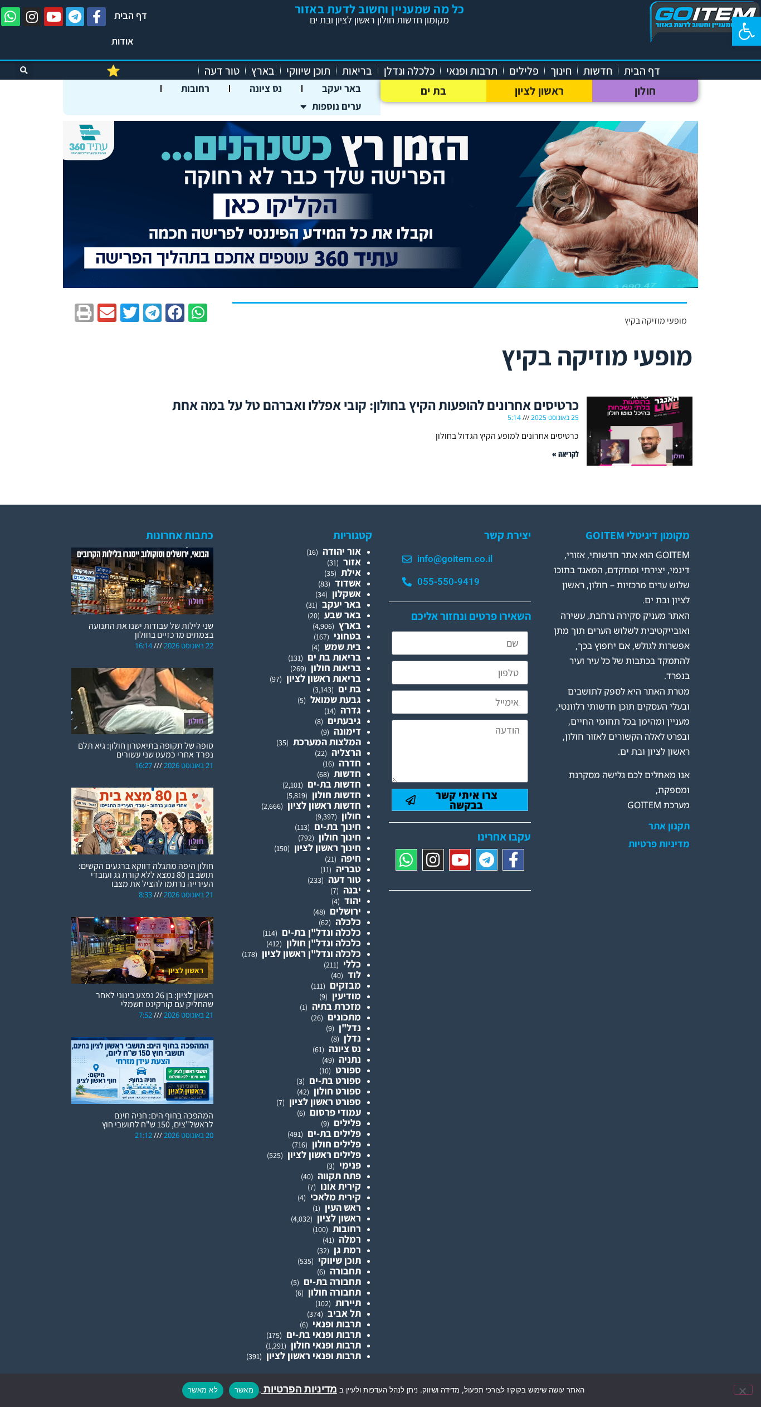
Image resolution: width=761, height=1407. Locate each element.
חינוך (561, 70)
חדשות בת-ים (334, 784)
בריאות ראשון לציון (323, 678)
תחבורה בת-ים (332, 1281)
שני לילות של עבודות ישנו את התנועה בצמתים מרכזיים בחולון (151, 630)
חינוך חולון (340, 836)
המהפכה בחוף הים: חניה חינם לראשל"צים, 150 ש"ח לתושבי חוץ (157, 1120)
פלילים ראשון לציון (324, 1154)
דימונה (347, 731)
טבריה (348, 868)
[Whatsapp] (10, 16)
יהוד (352, 900)
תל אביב (344, 1313)
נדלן (352, 1038)
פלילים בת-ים (334, 1133)
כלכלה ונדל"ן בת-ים (321, 932)
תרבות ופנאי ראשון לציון (313, 1355)
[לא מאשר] (743, 1390)
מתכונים (344, 1016)
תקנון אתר (669, 826)
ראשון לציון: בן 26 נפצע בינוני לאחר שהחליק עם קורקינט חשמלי (154, 999)
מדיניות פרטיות (659, 844)
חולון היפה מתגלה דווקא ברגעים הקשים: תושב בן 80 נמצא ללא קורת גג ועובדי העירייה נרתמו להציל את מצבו (146, 875)
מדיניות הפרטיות (299, 1389)
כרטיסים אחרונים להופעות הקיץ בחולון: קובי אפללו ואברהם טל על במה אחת (375, 404)
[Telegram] (75, 16)
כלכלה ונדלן (409, 70)
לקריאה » (565, 453)
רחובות (195, 88)
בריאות (357, 70)
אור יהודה (342, 551)
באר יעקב (341, 88)
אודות (122, 41)
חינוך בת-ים (337, 826)
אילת (351, 572)
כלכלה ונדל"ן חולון (323, 942)
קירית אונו (340, 1186)
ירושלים (345, 911)
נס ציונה (266, 88)
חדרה (350, 762)
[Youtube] (53, 16)
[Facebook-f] (96, 16)
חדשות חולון (336, 794)
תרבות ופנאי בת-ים (323, 1334)
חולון (645, 91)
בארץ (263, 70)
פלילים (524, 70)
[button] (746, 31)
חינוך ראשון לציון (327, 847)
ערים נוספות (336, 106)
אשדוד (348, 583)
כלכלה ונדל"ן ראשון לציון (311, 953)
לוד (354, 974)
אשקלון (346, 593)
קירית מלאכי (335, 1196)
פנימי (350, 1165)
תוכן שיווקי (308, 70)
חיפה (351, 858)
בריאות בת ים (334, 657)
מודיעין (346, 995)
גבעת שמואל (335, 699)
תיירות (348, 1302)
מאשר (244, 1389)
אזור (352, 561)
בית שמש (342, 646)
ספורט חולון (337, 1090)
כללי (352, 963)
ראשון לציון (539, 91)
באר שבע (342, 614)
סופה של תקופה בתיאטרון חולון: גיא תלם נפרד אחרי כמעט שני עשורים (145, 750)
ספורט (348, 1069)
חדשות (597, 70)
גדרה (350, 710)
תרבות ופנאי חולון (326, 1344)
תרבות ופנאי (471, 70)
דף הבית (130, 15)
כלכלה (348, 921)
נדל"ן (350, 1027)
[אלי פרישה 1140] (380, 284)
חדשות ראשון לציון (324, 805)
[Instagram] (32, 16)
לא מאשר (203, 1389)
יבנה (352, 889)
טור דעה (222, 70)
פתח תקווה (339, 1175)
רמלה (350, 1239)
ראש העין (343, 1207)
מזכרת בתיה (336, 1006)
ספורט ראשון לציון (325, 1101)
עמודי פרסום (335, 1112)
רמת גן (347, 1249)
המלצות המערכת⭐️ (149, 70)
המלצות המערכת (327, 741)
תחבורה (345, 1270)
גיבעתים (344, 720)
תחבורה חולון (334, 1292)
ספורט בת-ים (335, 1080)
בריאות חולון (336, 667)
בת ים (434, 91)
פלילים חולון (336, 1143)
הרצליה (346, 752)
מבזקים (345, 985)
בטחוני (347, 635)
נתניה (350, 1059)
